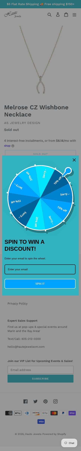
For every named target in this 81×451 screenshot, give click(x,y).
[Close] (74, 159)
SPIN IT (40, 283)
